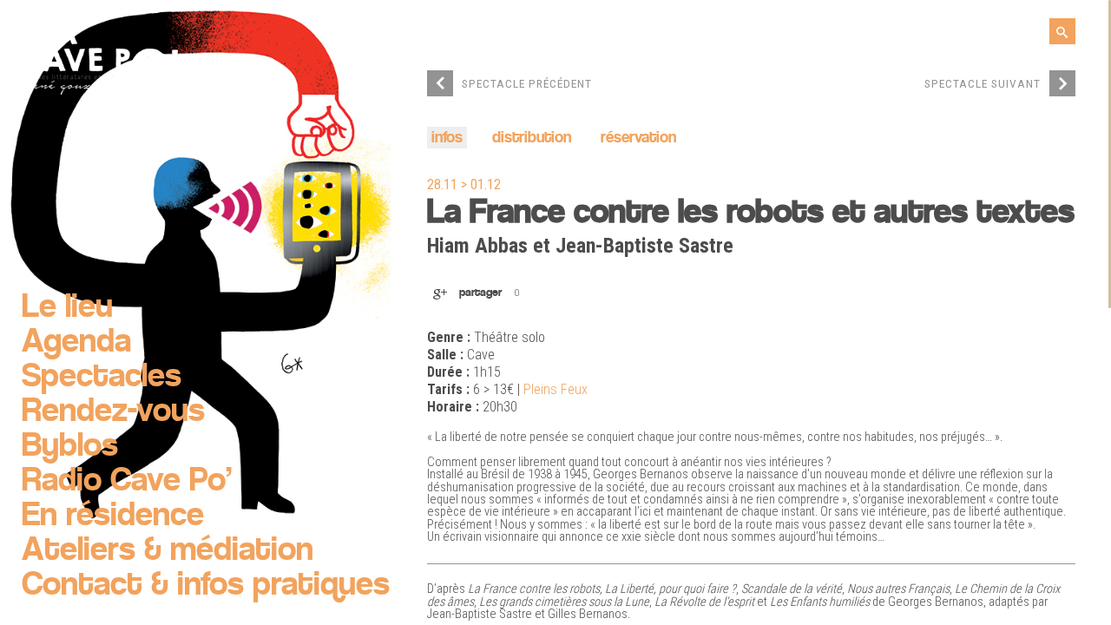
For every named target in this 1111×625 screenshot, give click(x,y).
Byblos (70, 447)
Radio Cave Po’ (127, 481)
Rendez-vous (113, 412)
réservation (638, 138)
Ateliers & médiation (167, 551)
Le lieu (67, 308)
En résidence (113, 516)
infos (447, 138)
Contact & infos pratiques (206, 586)
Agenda (76, 343)
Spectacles (101, 377)
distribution (531, 138)
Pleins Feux (555, 389)
